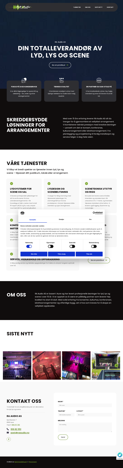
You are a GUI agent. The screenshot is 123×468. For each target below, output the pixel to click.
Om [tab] (90, 219)
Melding (61, 420)
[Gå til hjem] (20, 7)
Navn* (60, 401)
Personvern (33, 462)
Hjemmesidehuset (20, 462)
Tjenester (77, 7)
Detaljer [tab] (61, 219)
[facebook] (9, 439)
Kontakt (110, 7)
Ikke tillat (34, 254)
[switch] (50, 246)
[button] (60, 65)
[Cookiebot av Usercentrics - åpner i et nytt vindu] (94, 213)
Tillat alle (89, 254)
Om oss (87, 7)
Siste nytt (98, 7)
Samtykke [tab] (32, 219)
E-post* (80, 411)
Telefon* (61, 411)
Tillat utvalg (61, 254)
